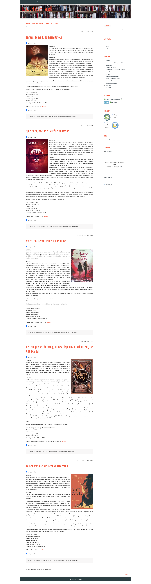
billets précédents (31, 569)
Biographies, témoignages (112, 76)
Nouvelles (108, 87)
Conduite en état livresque (112, 140)
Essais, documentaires (111, 83)
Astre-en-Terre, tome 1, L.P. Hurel (46, 241)
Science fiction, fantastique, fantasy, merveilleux (65, 116)
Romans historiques (110, 67)
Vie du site (108, 85)
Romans (107, 60)
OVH (121, 166)
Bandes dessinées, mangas (112, 78)
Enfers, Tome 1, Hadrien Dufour (44, 37)
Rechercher (107, 26)
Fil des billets (30, 26)
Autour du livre (109, 81)
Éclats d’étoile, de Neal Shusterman (47, 466)
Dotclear (79, 579)
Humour (107, 74)
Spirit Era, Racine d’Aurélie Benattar (47, 131)
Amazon (44, 106)
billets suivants (48, 569)
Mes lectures (108, 177)
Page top (127, 574)
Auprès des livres (38, 9)
